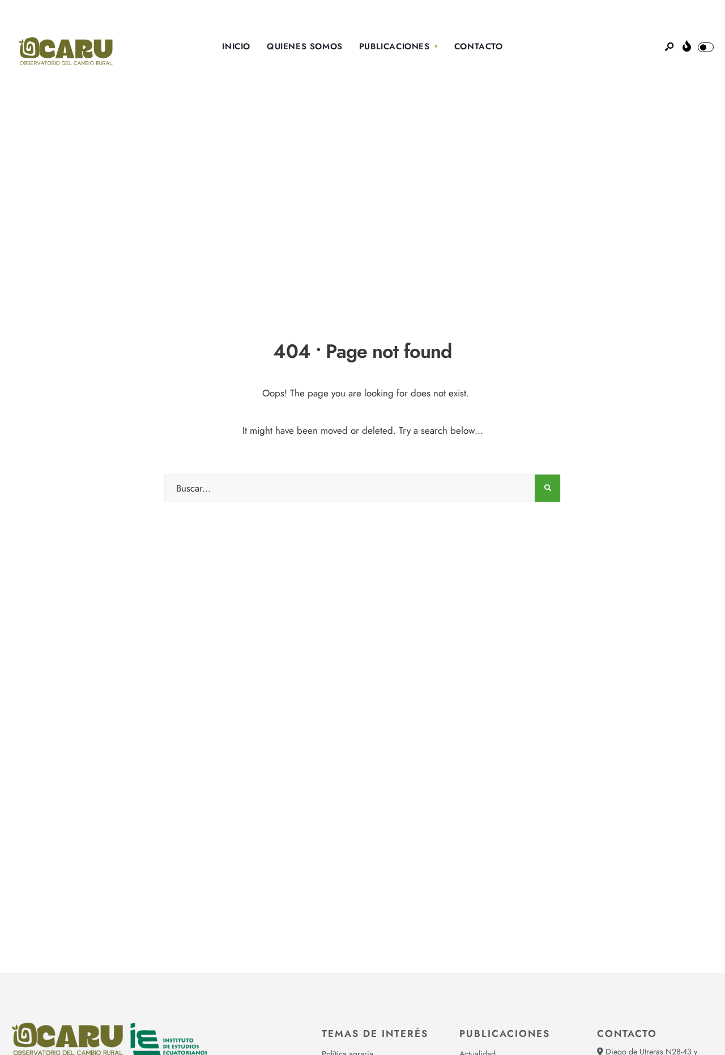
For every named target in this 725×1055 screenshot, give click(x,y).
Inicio (236, 46)
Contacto (478, 46)
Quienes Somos (305, 46)
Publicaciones (394, 46)
